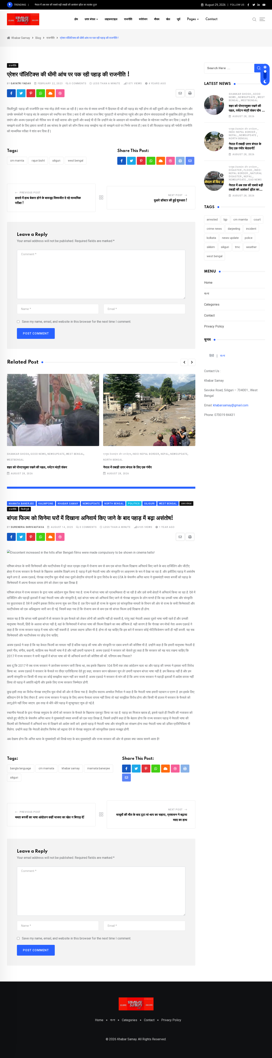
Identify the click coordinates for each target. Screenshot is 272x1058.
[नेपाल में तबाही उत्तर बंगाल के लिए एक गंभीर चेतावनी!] (214, 141)
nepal (165, 454)
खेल (168, 19)
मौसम (156, 19)
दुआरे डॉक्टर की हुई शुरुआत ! (170, 200)
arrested (212, 219)
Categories (211, 304)
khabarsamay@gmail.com (230, 405)
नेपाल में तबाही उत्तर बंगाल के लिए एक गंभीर (127, 467)
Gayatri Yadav (21, 83)
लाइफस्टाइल (111, 19)
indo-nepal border (146, 454)
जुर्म (178, 19)
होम (76, 19)
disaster (235, 170)
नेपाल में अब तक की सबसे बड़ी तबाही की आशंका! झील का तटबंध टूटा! (66, 4)
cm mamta (17, 160)
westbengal (15, 459)
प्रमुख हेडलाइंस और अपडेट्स (117, 454)
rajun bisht (38, 160)
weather (251, 247)
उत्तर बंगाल (90, 19)
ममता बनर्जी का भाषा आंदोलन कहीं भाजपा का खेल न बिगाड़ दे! (49, 817)
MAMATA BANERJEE (98, 768)
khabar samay (71, 768)
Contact (211, 19)
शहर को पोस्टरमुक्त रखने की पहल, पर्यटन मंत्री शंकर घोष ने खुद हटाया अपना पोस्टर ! (246, 110)
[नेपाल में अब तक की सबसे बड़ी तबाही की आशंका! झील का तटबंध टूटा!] (214, 181)
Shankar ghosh (18, 454)
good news (38, 454)
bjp (225, 219)
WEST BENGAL (75, 454)
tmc (237, 247)
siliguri (56, 160)
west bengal (75, 160)
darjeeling (234, 228)
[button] (184, 362)
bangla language (20, 768)
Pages (191, 19)
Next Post (175, 195)
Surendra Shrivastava (27, 527)
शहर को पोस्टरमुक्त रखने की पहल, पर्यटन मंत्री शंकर (37, 467)
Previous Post (30, 192)
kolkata (211, 238)
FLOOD (248, 170)
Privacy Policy (214, 326)
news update (230, 238)
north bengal (113, 459)
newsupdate (56, 454)
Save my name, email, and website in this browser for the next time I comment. (76, 322)
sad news (255, 179)
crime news (214, 228)
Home (208, 282)
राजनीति (128, 19)
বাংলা (206, 293)
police (248, 238)
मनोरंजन (143, 19)
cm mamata (46, 768)
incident (251, 228)
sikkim (211, 247)
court (257, 219)
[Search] (254, 19)
